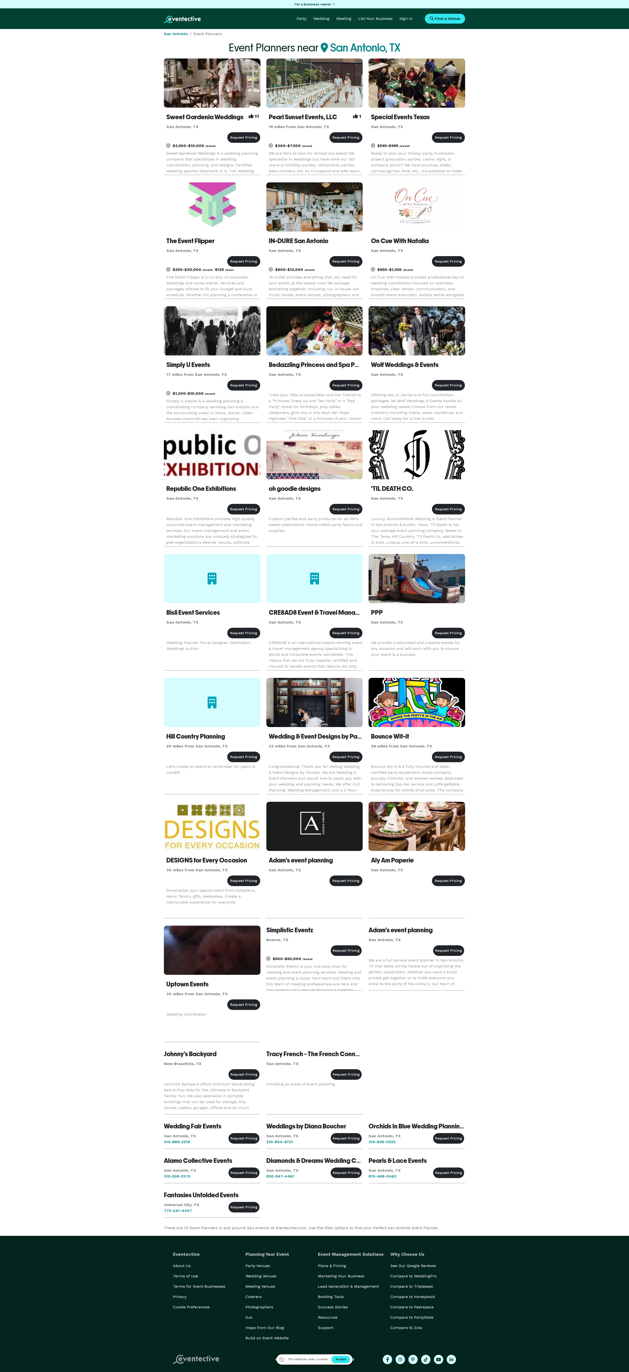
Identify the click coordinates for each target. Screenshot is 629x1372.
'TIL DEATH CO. (392, 488)
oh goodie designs (295, 488)
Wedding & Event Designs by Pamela (320, 736)
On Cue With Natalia (400, 241)
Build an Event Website (267, 1338)
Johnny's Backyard (190, 1054)
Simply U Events (188, 364)
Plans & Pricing (332, 1265)
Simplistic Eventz (289, 930)
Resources (328, 1317)
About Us (182, 1265)
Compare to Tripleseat (411, 1286)
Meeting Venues (260, 1286)
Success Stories (333, 1307)
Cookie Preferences (191, 1307)
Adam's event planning (301, 860)
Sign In (406, 18)
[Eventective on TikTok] (425, 1359)
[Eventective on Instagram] (400, 1359)
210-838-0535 (382, 1141)
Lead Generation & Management (348, 1286)
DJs (248, 1317)
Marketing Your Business (341, 1276)
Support (325, 1327)
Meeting (343, 18)
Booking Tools (331, 1296)
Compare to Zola (406, 1327)
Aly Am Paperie (392, 860)
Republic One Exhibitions (201, 488)
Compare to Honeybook (412, 1296)
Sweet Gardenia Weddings (204, 117)
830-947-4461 (280, 1176)
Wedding (321, 18)
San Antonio (176, 33)
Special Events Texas (400, 117)
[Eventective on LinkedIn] (451, 1359)
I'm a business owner (313, 4)
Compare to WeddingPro (413, 1276)
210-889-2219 (177, 1141)
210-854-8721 (279, 1141)
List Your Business (375, 18)
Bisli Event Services (193, 612)
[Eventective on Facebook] (387, 1359)
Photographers (259, 1307)
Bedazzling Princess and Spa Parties (320, 364)
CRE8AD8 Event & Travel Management (323, 612)
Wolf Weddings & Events (405, 364)
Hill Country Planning (195, 736)
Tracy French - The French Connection (319, 1054)
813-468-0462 (382, 1176)
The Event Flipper (190, 241)
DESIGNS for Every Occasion (206, 860)
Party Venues (257, 1265)
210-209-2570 (177, 1176)
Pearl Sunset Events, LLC (303, 117)
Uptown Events (187, 984)
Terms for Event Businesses (199, 1286)
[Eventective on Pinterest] (413, 1359)
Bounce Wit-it (390, 736)
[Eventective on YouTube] (438, 1359)
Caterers (253, 1296)
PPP (377, 612)
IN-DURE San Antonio (298, 241)
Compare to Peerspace (412, 1307)
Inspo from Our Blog (264, 1327)
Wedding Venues (260, 1276)
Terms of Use (185, 1276)
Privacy (179, 1296)
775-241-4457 (178, 1210)
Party (301, 18)
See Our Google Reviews (413, 1265)
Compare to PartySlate (411, 1317)
